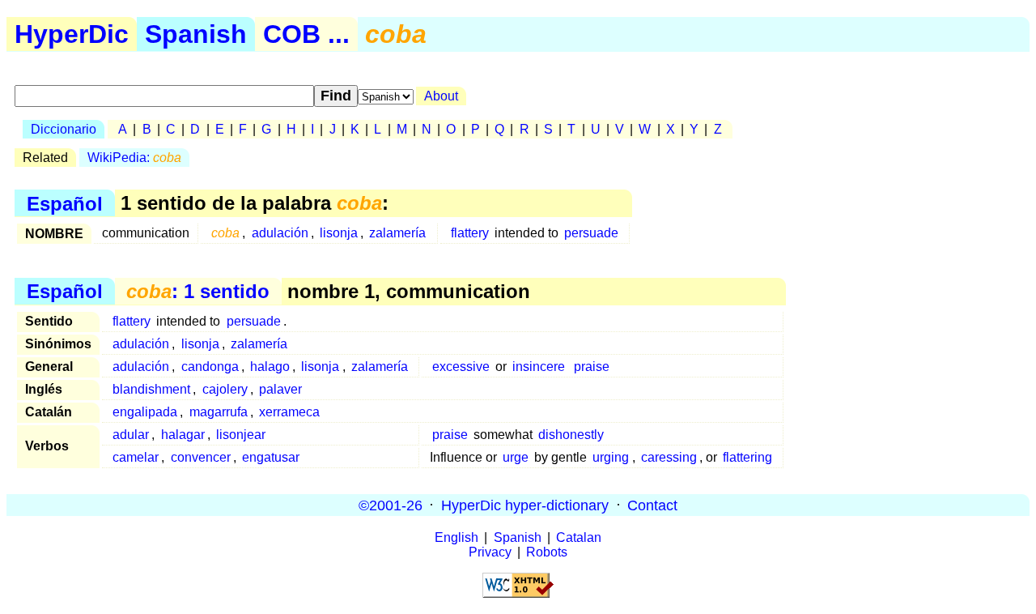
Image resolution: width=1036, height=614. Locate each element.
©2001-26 (390, 505)
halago (270, 366)
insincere (538, 366)
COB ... (306, 34)
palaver (280, 389)
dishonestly (571, 434)
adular (131, 434)
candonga (210, 366)
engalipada (145, 412)
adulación (280, 233)
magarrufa (218, 412)
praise (591, 366)
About (441, 96)
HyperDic (72, 34)
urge (516, 457)
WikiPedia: (134, 157)
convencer (201, 457)
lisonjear (240, 434)
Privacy (490, 552)
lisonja (339, 233)
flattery (470, 233)
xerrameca (289, 412)
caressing (669, 457)
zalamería (397, 233)
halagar (183, 434)
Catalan (578, 537)
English (456, 537)
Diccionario (63, 129)
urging (610, 457)
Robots (546, 552)
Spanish (196, 34)
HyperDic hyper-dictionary (525, 505)
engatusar (270, 457)
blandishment (151, 389)
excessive (461, 366)
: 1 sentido (198, 291)
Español (65, 203)
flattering (747, 457)
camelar (136, 457)
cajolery (225, 389)
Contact (652, 505)
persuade (591, 233)
